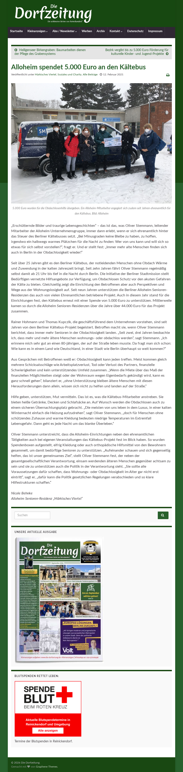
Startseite (16, 31)
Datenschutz (135, 31)
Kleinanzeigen (36, 31)
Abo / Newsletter (63, 31)
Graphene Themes (46, 766)
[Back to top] (173, 762)
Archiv (101, 31)
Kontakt (115, 31)
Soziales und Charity (69, 74)
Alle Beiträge (90, 74)
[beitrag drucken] (168, 75)
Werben (87, 31)
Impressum (155, 31)
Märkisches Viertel (45, 74)
